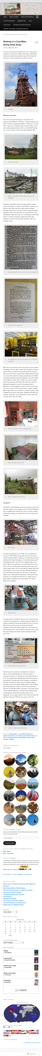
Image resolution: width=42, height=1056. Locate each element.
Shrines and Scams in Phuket (12, 892)
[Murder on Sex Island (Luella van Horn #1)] (36, 977)
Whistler (6, 951)
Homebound (7, 980)
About (5, 17)
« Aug (10, 935)
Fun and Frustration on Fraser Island (14, 903)
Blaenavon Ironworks (9, 736)
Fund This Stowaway (9, 21)
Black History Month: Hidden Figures (14, 888)
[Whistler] (36, 955)
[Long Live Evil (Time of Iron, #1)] (36, 963)
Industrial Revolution (28, 736)
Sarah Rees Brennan (10, 960)
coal (17, 736)
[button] (9, 760)
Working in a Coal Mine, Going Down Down (15, 43)
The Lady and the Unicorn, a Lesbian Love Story (17, 890)
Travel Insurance (37, 1042)
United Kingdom (12, 734)
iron (36, 736)
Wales (29, 737)
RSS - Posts (6, 851)
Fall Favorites (7, 896)
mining (10, 737)
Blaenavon (30, 734)
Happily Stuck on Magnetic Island (13, 905)
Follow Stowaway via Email (12, 829)
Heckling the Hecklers (9, 898)
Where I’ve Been (14, 17)
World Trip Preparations (27, 17)
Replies (11, 739)
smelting (14, 737)
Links (30, 21)
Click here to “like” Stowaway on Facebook (17, 874)
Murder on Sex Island (10, 973)
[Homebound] (36, 985)
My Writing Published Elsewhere (22, 25)
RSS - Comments (8, 853)
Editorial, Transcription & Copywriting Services (16, 28)
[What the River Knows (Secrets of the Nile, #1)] (36, 970)
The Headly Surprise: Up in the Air (13, 894)
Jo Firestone (8, 975)
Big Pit (24, 734)
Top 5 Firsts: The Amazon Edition (13, 900)
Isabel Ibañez (8, 967)
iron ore (5, 737)
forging (20, 736)
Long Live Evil (8, 958)
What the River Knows (10, 966)
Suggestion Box (22, 21)
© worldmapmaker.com (28, 1042)
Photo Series (7, 25)
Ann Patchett (8, 952)
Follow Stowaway (9, 843)
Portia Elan (7, 982)
